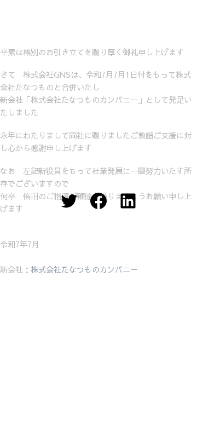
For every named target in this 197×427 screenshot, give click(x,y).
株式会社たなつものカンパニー (84, 269)
